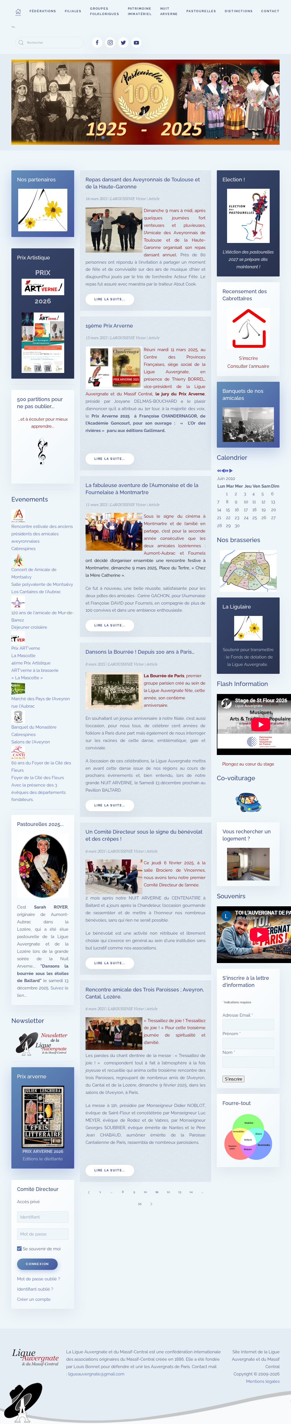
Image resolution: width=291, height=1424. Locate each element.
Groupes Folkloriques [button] (104, 11)
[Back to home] (13, 27)
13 (179, 1192)
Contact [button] (270, 11)
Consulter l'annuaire (248, 366)
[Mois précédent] (223, 471)
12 (168, 1192)
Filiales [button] (73, 11)
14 (191, 1192)
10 (145, 1192)
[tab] (103, 137)
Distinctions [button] (239, 11)
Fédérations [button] (43, 11)
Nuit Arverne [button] (169, 11)
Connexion (37, 1264)
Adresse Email (238, 1015)
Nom (229, 1052)
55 (140, 1203)
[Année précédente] (219, 471)
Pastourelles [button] (201, 11)
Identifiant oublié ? (35, 1289)
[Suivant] (151, 1203)
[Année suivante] (227, 471)
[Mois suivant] (231, 471)
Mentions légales (263, 1381)
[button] (18, 11)
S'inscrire (248, 358)
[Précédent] (88, 1192)
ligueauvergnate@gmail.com (96, 1374)
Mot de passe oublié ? (38, 1279)
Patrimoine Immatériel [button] (140, 11)
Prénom (232, 1033)
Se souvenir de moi (41, 1248)
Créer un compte (34, 1299)
